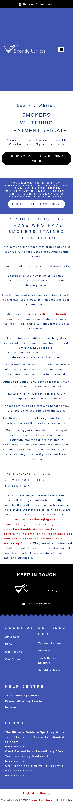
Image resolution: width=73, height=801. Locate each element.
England (28, 793)
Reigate (45, 793)
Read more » (14, 746)
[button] (61, 49)
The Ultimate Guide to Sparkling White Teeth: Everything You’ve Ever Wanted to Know (35, 737)
